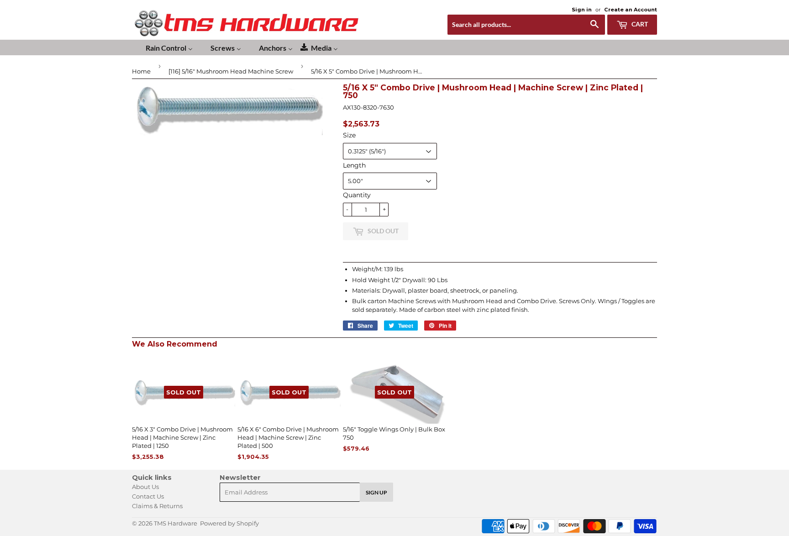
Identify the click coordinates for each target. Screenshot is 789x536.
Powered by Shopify (229, 523)
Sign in (582, 9)
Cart (639, 24)
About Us (145, 486)
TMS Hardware (175, 523)
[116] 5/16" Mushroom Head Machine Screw (230, 71)
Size (349, 135)
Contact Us (148, 496)
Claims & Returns (157, 506)
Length (354, 165)
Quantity (357, 195)
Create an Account (630, 9)
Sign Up (376, 492)
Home (141, 71)
